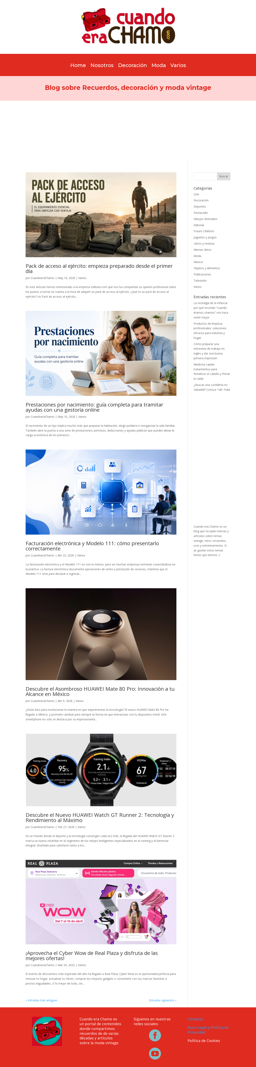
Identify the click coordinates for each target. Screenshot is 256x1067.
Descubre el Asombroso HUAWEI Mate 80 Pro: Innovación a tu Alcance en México (100, 691)
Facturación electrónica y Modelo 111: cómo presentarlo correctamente (92, 546)
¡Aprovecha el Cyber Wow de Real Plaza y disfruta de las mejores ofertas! (92, 955)
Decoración (132, 66)
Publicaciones (202, 274)
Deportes (200, 206)
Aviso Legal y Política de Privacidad (208, 1030)
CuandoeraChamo (42, 278)
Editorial (199, 225)
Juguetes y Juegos (205, 237)
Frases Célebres (204, 231)
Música (198, 262)
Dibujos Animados (205, 219)
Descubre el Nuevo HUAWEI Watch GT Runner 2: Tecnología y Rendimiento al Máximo (100, 817)
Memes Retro (202, 250)
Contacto (195, 1019)
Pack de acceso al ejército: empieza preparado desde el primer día (99, 268)
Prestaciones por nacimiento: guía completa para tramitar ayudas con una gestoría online (94, 407)
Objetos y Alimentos (207, 268)
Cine (196, 194)
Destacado (201, 213)
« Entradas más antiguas (41, 1000)
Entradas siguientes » (162, 1000)
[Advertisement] (128, 131)
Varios (178, 66)
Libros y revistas (204, 243)
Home (78, 66)
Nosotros (102, 66)
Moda (158, 66)
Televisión (200, 280)
